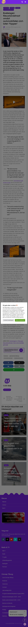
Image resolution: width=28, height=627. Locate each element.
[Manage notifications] (25, 624)
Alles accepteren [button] (20, 320)
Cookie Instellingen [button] (8, 320)
